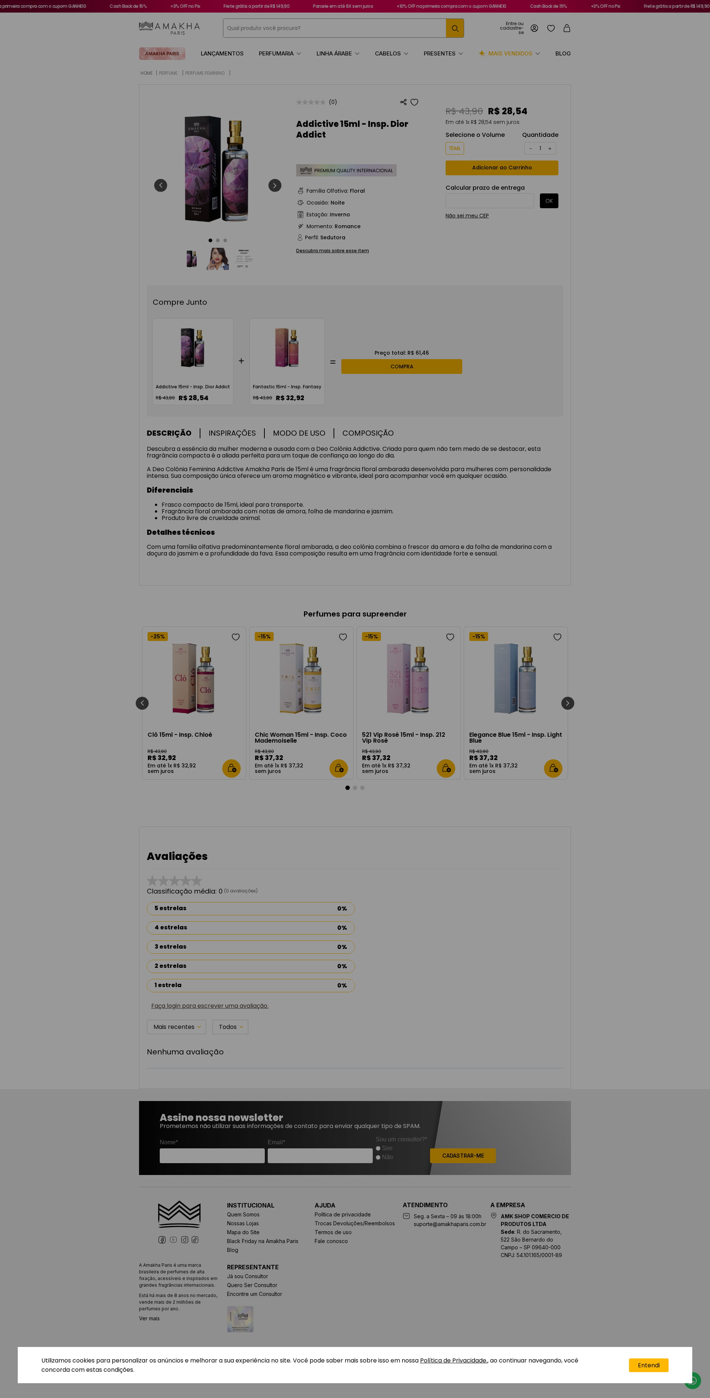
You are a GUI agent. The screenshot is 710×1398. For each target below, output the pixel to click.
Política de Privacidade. (453, 1360)
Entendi (649, 1365)
